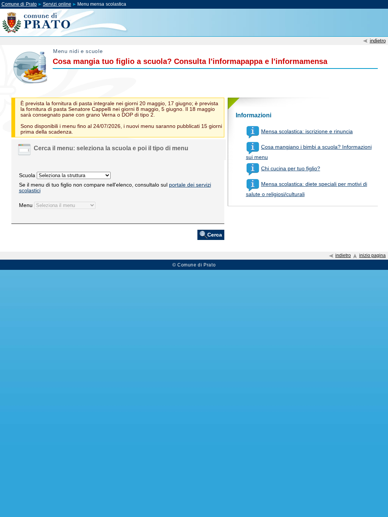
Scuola (27, 175)
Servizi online (57, 4)
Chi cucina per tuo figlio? (290, 168)
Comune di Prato (19, 4)
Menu (26, 205)
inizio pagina (372, 255)
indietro (378, 41)
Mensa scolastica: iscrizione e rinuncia (307, 131)
